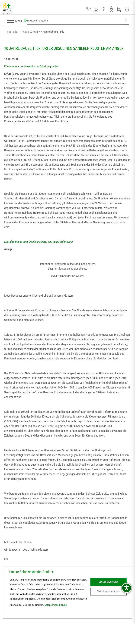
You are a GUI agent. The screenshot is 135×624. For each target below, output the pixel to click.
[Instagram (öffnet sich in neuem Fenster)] (96, 9)
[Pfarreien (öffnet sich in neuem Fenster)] (111, 8)
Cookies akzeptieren (108, 581)
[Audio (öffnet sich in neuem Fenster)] (88, 9)
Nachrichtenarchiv (53, 31)
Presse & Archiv (30, 31)
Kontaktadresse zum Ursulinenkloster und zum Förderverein (38, 241)
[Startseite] (7, 8)
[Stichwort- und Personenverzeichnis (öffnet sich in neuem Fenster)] (119, 9)
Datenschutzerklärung (55, 604)
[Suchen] (125, 21)
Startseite (12, 31)
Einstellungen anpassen (108, 591)
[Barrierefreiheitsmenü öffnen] (126, 588)
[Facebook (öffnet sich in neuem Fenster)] (104, 9)
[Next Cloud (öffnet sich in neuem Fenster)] (127, 9)
